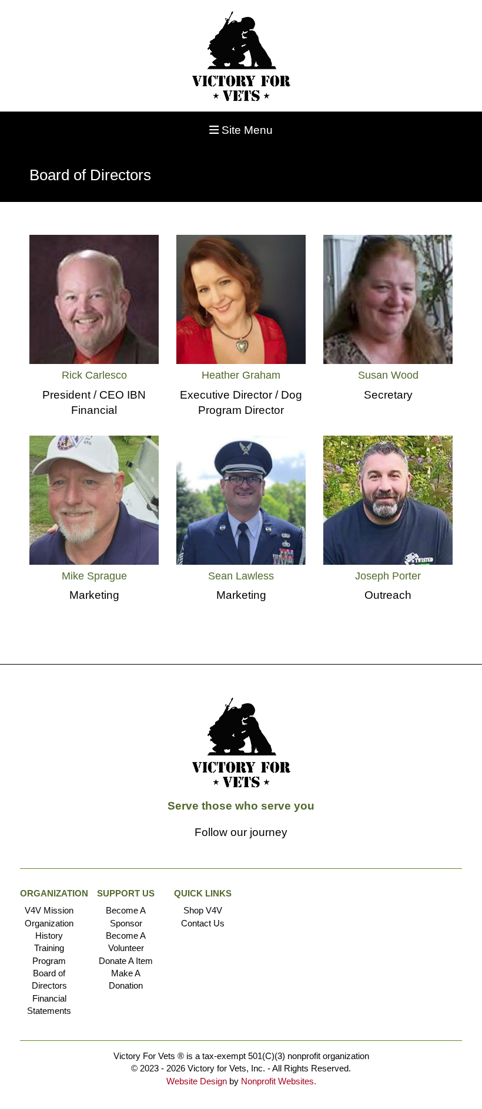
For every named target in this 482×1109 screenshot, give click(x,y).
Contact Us (203, 923)
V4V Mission (49, 910)
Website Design (197, 1081)
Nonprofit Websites (277, 1081)
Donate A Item (126, 961)
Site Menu (246, 130)
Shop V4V (202, 910)
